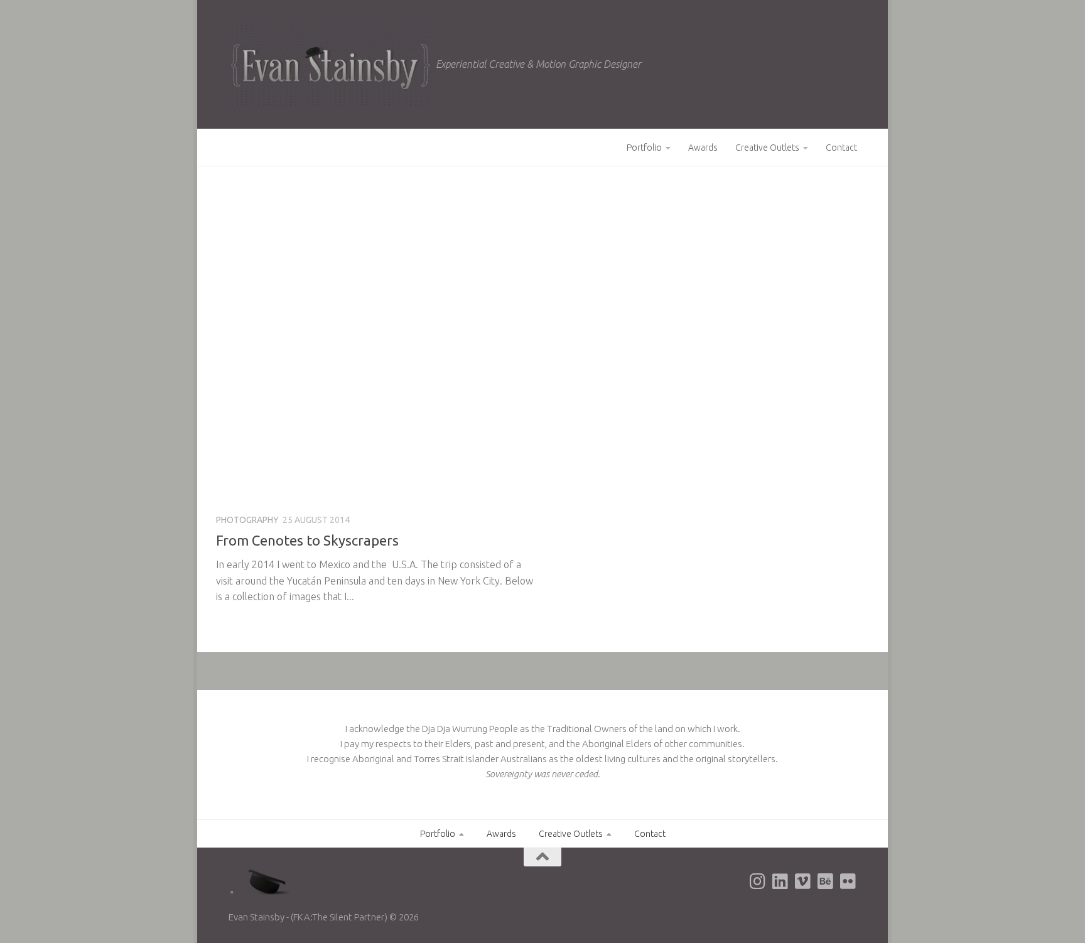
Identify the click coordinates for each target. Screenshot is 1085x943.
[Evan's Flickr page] (847, 881)
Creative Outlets (767, 148)
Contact (841, 148)
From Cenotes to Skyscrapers (307, 540)
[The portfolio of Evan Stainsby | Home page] (331, 66)
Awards (703, 148)
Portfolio (644, 148)
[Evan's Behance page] (825, 881)
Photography (247, 520)
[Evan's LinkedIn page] (780, 881)
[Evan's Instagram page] (757, 881)
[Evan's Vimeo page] (802, 881)
